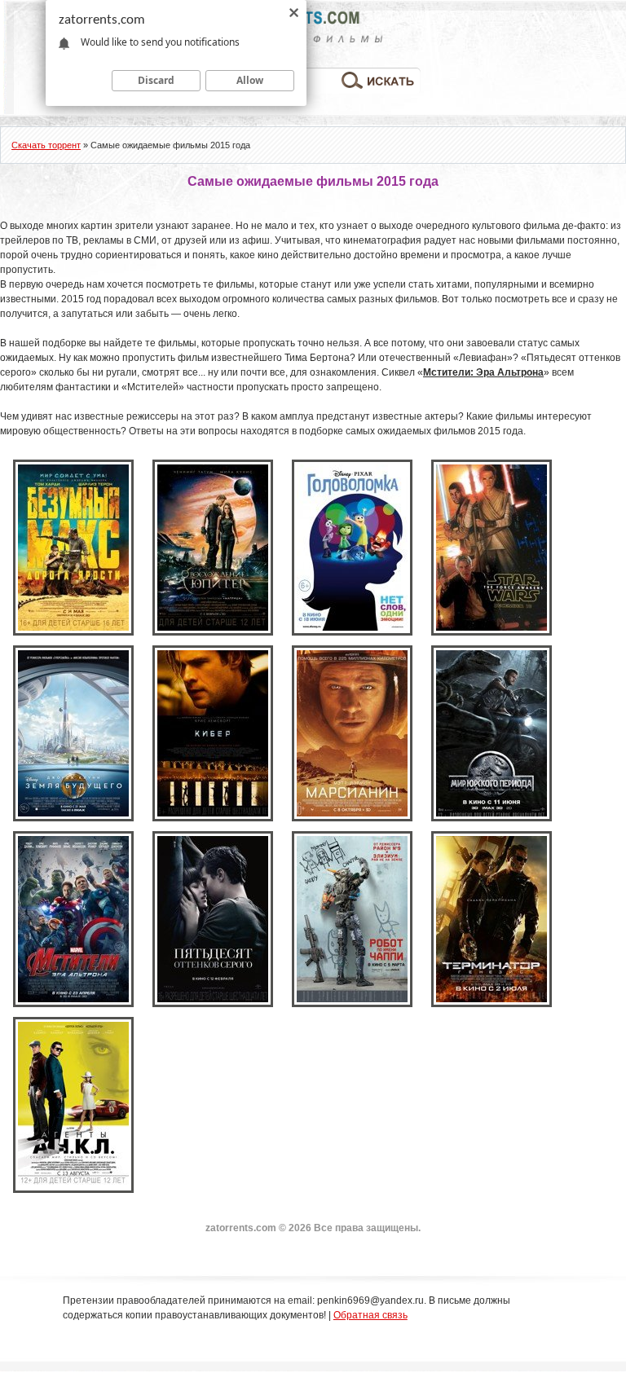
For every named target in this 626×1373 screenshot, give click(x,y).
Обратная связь (370, 1315)
